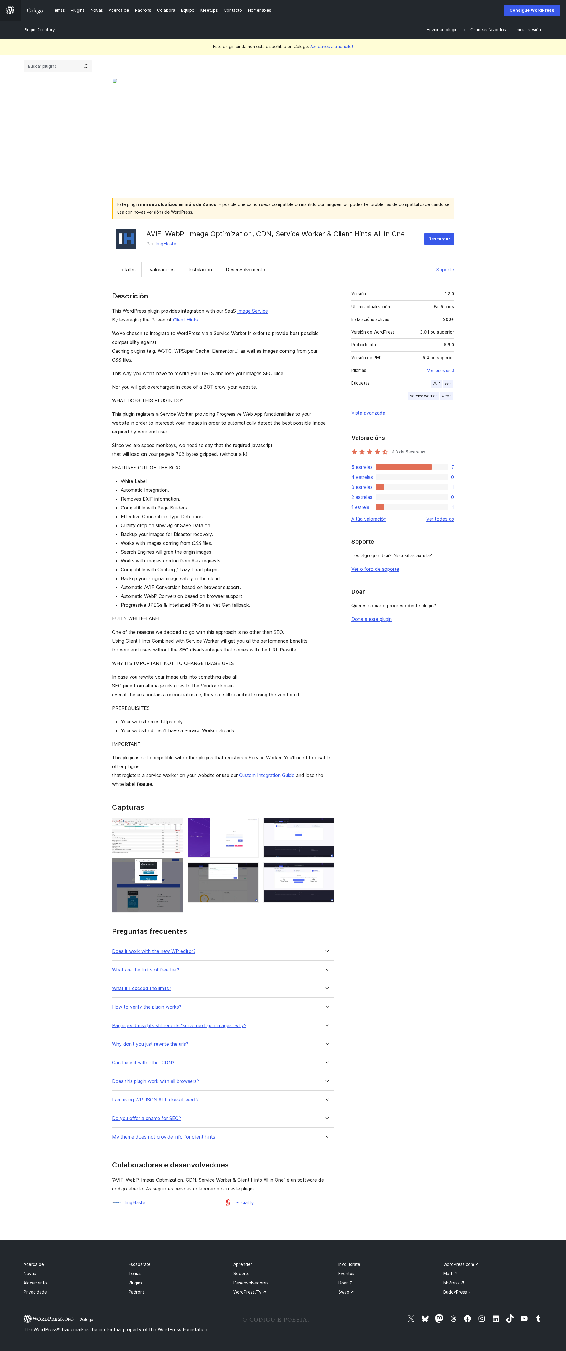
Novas (30, 1273)
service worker (423, 396)
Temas (135, 1273)
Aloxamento (35, 1282)
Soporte (445, 270)
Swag (346, 1291)
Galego (86, 1319)
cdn (448, 384)
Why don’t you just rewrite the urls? (150, 1044)
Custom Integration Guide (266, 775)
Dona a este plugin (371, 619)
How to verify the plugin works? (146, 1007)
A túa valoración (368, 519)
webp (447, 396)
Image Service (252, 311)
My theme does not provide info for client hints (163, 1137)
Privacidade (35, 1291)
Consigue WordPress (532, 10)
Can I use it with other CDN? (143, 1062)
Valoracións (162, 270)
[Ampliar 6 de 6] (326, 870)
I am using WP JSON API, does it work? (155, 1100)
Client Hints (185, 320)
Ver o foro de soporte (375, 569)
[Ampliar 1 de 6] (175, 826)
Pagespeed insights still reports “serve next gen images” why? (179, 1025)
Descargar (439, 238)
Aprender (242, 1264)
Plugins (135, 1282)
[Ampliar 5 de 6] (326, 826)
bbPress (454, 1282)
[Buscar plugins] (86, 66)
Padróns (137, 1291)
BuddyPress (457, 1291)
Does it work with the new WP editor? (153, 951)
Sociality (245, 1202)
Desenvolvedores (251, 1282)
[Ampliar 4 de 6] (251, 870)
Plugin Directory (39, 29)
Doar (345, 1282)
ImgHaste (165, 244)
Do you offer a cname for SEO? (146, 1118)
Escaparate (140, 1264)
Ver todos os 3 (440, 370)
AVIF (436, 384)
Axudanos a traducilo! (331, 46)
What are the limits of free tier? (145, 970)
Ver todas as (440, 519)
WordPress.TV (249, 1291)
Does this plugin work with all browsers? (155, 1081)
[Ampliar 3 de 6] (251, 826)
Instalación (200, 270)
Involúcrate (349, 1264)
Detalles (127, 270)
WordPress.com (461, 1264)
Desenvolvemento (245, 270)
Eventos (346, 1273)
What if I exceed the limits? (141, 988)
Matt (450, 1273)
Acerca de (34, 1264)
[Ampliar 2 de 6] (175, 866)
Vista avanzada (368, 413)
